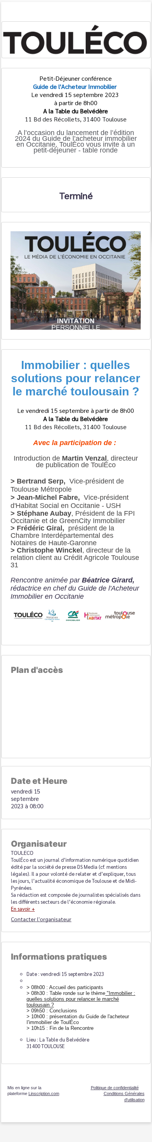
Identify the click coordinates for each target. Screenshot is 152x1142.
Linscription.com (43, 1093)
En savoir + (23, 908)
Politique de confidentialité (115, 1087)
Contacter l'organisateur (41, 918)
